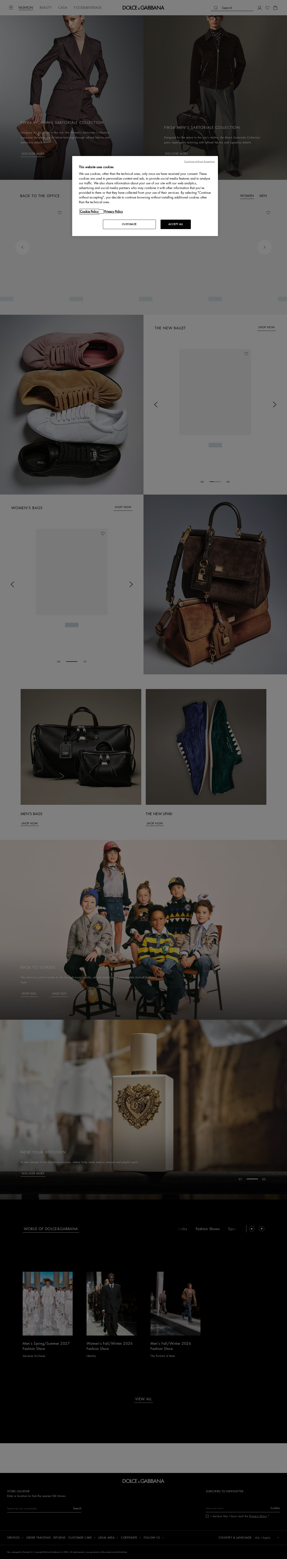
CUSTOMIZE (129, 224)
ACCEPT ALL (175, 224)
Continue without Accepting (199, 161)
